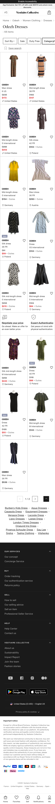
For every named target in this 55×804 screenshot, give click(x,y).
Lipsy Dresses (17, 519)
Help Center (11, 628)
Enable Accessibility (27, 1)
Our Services (12, 551)
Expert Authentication (42, 322)
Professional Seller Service (19, 613)
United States (30, 786)
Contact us (10, 633)
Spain (47, 786)
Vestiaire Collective (17, 643)
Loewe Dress (35, 519)
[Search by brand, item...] (6, 12)
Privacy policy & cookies (26, 711)
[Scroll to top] (46, 499)
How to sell (10, 600)
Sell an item (11, 609)
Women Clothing (31, 20)
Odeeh (15, 20)
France (6, 786)
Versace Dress (16, 515)
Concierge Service (14, 561)
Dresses (47, 20)
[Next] (35, 499)
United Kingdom (17, 786)
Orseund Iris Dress (26, 526)
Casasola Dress (13, 511)
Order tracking (12, 576)
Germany (39, 786)
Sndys (9, 533)
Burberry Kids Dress (16, 508)
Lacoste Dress (36, 515)
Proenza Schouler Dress (19, 530)
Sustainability (12, 652)
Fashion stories (13, 666)
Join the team (12, 661)
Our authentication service (19, 580)
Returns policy (12, 585)
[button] (49, 12)
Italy (27, 788)
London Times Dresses (26, 522)
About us (9, 648)
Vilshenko (43, 533)
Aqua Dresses (39, 508)
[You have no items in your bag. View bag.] (49, 12)
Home (6, 20)
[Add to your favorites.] (24, 85)
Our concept (11, 556)
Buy (7, 571)
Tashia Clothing (25, 533)
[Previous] (20, 499)
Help (7, 623)
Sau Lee (41, 530)
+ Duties (38, 146)
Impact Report (12, 657)
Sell (7, 595)
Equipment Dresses (36, 511)
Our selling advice (14, 604)
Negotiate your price (12, 322)
